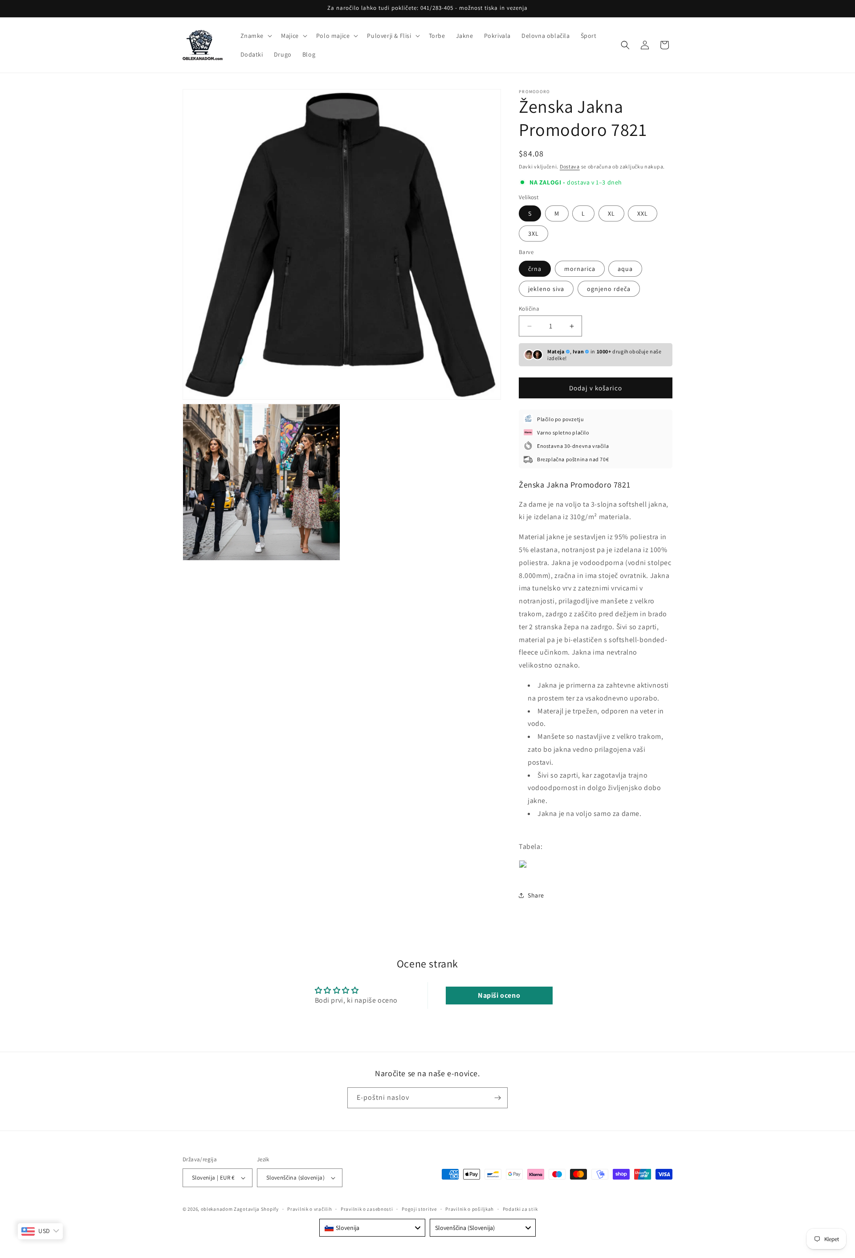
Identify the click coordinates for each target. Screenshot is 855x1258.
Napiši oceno (499, 995)
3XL (533, 233)
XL (611, 213)
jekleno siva (546, 289)
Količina (529, 308)
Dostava (570, 166)
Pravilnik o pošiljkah (469, 1209)
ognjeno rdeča (609, 289)
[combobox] (372, 1228)
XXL (642, 213)
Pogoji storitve (419, 1209)
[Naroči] (497, 1097)
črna (535, 269)
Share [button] (536, 895)
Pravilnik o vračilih (309, 1209)
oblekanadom (217, 1209)
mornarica (579, 269)
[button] (255, 35)
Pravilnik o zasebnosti (367, 1209)
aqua (625, 269)
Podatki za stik (520, 1209)
